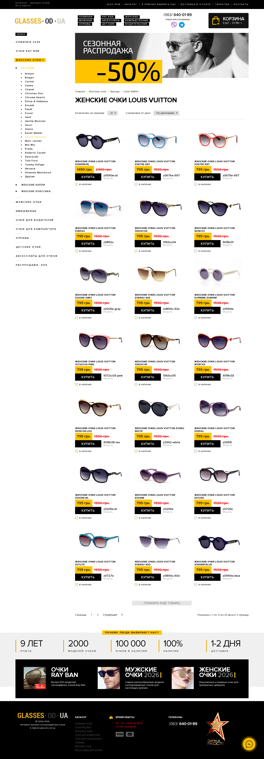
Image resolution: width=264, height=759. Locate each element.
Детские (108, 24)
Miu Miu (30, 144)
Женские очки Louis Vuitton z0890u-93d (155, 563)
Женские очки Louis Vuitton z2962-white (160, 430)
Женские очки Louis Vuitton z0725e (214, 496)
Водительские (136, 24)
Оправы (85, 24)
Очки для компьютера (36, 229)
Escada (29, 105)
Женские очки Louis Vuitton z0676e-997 (155, 163)
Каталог (131, 4)
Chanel (29, 89)
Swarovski (31, 156)
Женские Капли (33, 184)
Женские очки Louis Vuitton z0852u (95, 230)
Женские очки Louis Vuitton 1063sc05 (155, 363)
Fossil (29, 113)
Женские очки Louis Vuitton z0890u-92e (155, 296)
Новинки (86, 16)
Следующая (110, 615)
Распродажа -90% (32, 264)
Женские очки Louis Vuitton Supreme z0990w (214, 296)
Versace (30, 168)
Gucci (28, 125)
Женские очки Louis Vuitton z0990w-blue (214, 563)
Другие (30, 176)
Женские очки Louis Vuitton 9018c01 (214, 230)
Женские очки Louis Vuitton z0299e (155, 496)
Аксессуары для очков (36, 255)
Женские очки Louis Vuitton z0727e (95, 563)
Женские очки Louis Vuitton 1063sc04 (155, 230)
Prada (29, 148)
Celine (29, 85)
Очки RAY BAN (28, 51)
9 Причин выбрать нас (159, 4)
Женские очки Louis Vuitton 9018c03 (214, 363)
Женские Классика (36, 191)
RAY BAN (108, 16)
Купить (88, 177)
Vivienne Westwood (38, 172)
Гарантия (222, 4)
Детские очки (28, 247)
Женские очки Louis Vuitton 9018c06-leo (95, 430)
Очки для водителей (35, 220)
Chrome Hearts (35, 97)
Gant (28, 117)
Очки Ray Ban (83, 727)
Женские (131, 16)
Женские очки (28, 59)
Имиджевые (26, 211)
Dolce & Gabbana (36, 101)
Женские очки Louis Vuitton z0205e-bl (95, 496)
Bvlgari (29, 77)
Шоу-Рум (113, 4)
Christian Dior (34, 93)
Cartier (29, 81)
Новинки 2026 (83, 723)
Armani (29, 73)
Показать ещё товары (162, 603)
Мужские (85, 20)
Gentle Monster (35, 121)
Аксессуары (111, 20)
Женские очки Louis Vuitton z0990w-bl (95, 163)
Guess (29, 129)
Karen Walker (33, 133)
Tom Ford (31, 160)
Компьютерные (136, 20)
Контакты (241, 4)
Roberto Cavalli (35, 152)
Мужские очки (29, 202)
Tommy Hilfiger (35, 164)
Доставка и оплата (196, 4)
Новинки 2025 (28, 42)
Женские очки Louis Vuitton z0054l (214, 430)
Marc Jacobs (33, 140)
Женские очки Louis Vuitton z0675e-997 (214, 163)
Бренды (28, 67)
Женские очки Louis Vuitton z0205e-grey (95, 296)
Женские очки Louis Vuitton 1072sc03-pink (95, 363)
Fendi (28, 109)
